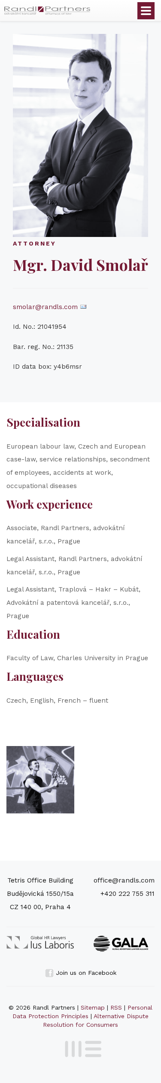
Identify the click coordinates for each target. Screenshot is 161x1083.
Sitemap (93, 1007)
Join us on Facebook (85, 972)
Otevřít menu (146, 10)
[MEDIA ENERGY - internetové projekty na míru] (80, 1047)
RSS (116, 1007)
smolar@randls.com (45, 307)
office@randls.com (124, 880)
